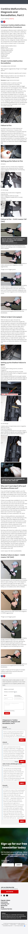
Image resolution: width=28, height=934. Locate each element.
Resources (4, 905)
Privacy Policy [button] (13, 924)
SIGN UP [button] (18, 865)
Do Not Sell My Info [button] (21, 924)
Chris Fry (11, 19)
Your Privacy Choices (18, 925)
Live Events (4, 902)
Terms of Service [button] (5, 924)
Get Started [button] (9, 891)
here (3, 685)
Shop (2, 907)
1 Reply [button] (16, 761)
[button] (2, 22)
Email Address (18, 696)
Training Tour (5, 904)
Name (5, 695)
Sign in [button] (15, 692)
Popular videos (5, 900)
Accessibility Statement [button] (7, 925)
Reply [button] (22, 740)
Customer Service (6, 909)
